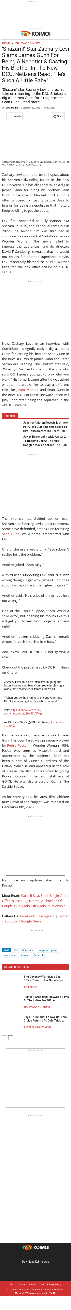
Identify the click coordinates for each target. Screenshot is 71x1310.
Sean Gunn (11, 534)
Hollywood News (27, 43)
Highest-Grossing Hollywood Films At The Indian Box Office (46, 998)
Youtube (11, 921)
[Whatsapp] (18, 943)
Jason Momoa (27, 389)
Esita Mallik (12, 107)
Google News (31, 921)
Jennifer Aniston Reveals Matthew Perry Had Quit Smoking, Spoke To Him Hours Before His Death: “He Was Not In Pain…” (45, 427)
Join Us (17, 116)
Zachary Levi (40, 954)
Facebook (27, 916)
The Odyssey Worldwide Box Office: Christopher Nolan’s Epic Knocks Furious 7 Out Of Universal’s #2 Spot (44, 978)
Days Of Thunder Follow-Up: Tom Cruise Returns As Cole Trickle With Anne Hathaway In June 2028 (45, 1018)
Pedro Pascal (17, 745)
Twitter (63, 916)
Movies (18, 1292)
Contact (23, 1284)
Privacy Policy (54, 1284)
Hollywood (28, 950)
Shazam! (25, 954)
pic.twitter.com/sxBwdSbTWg (23, 713)
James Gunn (10, 954)
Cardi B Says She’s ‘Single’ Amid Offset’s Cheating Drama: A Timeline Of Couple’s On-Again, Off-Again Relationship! (35, 900)
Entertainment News (37, 1027)
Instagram (46, 916)
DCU (15, 950)
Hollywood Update (47, 950)
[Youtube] (46, 1255)
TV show (29, 1292)
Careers (33, 1284)
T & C (42, 1284)
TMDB (52, 1292)
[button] (57, 116)
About (13, 1284)
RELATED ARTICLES (16, 966)
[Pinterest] (35, 1255)
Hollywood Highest (37, 1007)
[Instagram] (30, 1255)
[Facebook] (5, 943)
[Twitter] (12, 943)
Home (6, 43)
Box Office (30, 987)
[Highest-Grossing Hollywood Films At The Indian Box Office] (12, 1002)
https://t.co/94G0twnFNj (26, 710)
